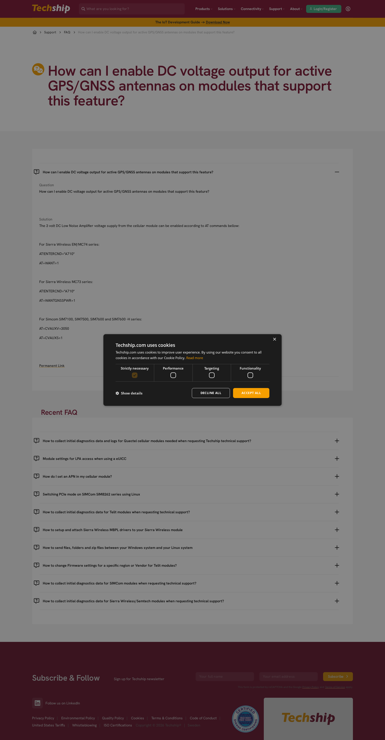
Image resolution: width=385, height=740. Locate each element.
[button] (129, 393)
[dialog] (192, 370)
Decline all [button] (211, 393)
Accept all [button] (251, 393)
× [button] (274, 339)
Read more (194, 358)
